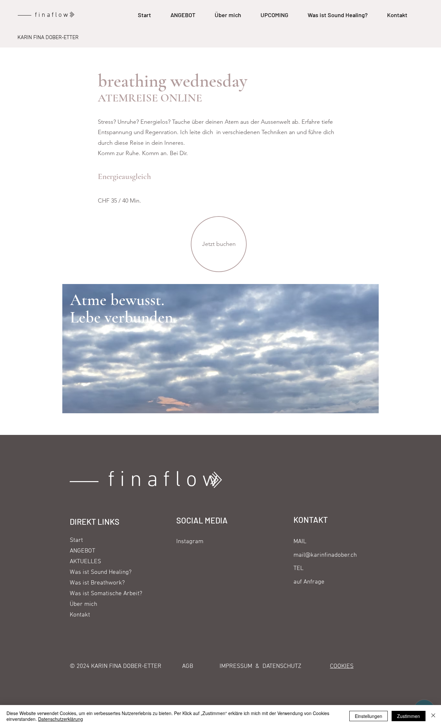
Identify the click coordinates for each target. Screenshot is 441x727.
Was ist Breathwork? (97, 583)
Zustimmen (408, 716)
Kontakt (80, 615)
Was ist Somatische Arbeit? (97, 593)
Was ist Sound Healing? (97, 572)
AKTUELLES (85, 561)
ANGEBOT (82, 551)
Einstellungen (368, 716)
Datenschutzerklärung (60, 719)
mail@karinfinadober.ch (325, 555)
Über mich (83, 604)
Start (76, 540)
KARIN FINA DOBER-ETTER (47, 38)
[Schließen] (433, 716)
